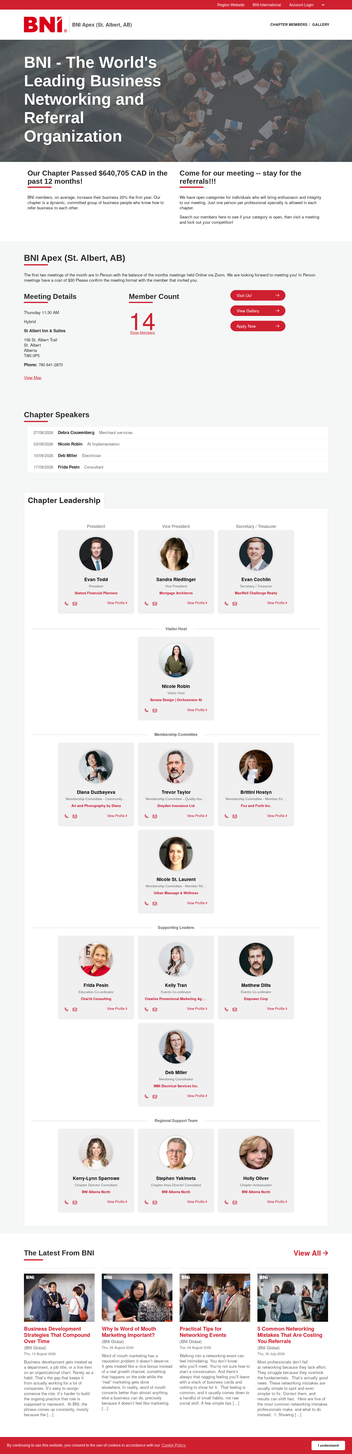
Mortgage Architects (176, 592)
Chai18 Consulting (96, 998)
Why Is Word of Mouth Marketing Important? (129, 1331)
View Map (32, 377)
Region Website (230, 4)
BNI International (267, 4)
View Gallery (248, 311)
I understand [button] (328, 1445)
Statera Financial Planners (96, 592)
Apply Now (246, 326)
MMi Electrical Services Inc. (176, 1085)
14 (142, 321)
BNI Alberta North (96, 1191)
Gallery (320, 24)
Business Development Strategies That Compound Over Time (57, 1334)
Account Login (301, 4)
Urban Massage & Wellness (176, 892)
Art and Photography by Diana (96, 805)
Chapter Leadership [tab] (64, 499)
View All (308, 1252)
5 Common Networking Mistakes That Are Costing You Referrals (289, 1334)
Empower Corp (256, 998)
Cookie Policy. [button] (174, 1445)
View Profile (116, 602)
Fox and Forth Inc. (256, 805)
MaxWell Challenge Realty (256, 592)
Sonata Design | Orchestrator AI (176, 699)
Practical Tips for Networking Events (203, 1331)
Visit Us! (244, 295)
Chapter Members (288, 24)
